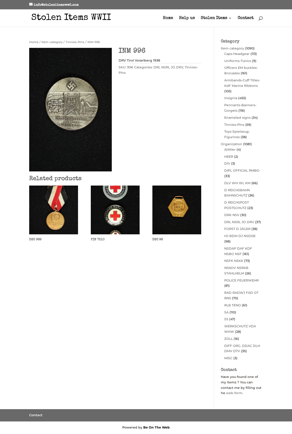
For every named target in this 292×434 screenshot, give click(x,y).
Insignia (230, 98)
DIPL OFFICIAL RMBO (241, 170)
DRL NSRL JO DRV (168, 67)
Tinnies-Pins (74, 42)
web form (234, 393)
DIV (227, 163)
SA (226, 312)
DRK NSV (231, 215)
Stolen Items (214, 18)
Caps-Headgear (237, 54)
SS (226, 319)
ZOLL (228, 339)
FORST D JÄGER (237, 229)
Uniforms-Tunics (237, 61)
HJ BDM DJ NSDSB (240, 236)
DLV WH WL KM (237, 183)
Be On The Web (156, 427)
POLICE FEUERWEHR (241, 280)
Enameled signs (237, 118)
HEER (228, 157)
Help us (187, 18)
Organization (231, 144)
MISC (228, 358)
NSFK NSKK (233, 261)
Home (168, 18)
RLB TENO (232, 305)
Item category (52, 42)
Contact (246, 18)
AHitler (230, 149)
